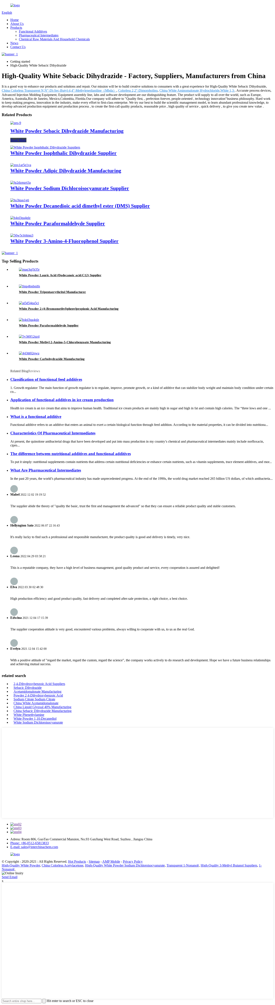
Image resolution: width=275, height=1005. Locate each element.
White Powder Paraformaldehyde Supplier (57, 223)
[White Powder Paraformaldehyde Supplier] (20, 218)
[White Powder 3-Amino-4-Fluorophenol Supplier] (21, 235)
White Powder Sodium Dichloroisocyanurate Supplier (69, 188)
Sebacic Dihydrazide (28, 687)
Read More (18, 140)
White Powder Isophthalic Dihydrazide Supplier (63, 153)
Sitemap (94, 861)
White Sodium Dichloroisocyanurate (38, 722)
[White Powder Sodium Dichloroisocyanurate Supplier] (20, 182)
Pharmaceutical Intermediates (38, 35)
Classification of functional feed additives (46, 379)
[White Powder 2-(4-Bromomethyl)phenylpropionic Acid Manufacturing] (29, 303)
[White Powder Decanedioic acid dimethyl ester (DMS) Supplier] (19, 200)
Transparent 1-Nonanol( (183, 865)
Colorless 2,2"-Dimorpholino (138, 90)
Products (16, 27)
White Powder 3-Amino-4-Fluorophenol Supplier (64, 241)
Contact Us (18, 47)
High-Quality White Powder (21, 865)
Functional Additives (33, 31)
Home (14, 20)
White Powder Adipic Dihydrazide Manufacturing (65, 170)
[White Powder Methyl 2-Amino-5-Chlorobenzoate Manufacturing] (29, 336)
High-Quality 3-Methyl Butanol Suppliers (229, 865)
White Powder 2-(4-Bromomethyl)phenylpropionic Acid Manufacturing (69, 308)
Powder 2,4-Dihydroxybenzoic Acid (38, 695)
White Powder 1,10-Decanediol (35, 718)
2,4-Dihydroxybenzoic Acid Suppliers (39, 684)
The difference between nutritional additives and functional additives (70, 453)
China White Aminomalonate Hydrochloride (189, 90)
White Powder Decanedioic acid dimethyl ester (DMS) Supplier (80, 206)
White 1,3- (227, 90)
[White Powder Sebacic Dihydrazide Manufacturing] (15, 123)
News (14, 43)
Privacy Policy (133, 861)
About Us (17, 24)
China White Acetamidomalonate (36, 703)
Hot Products (77, 861)
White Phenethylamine (29, 715)
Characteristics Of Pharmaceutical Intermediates (52, 433)
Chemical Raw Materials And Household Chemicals (54, 39)
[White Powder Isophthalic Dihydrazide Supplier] (45, 147)
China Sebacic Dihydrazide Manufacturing (43, 711)
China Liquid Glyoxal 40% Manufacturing (42, 707)
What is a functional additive (35, 416)
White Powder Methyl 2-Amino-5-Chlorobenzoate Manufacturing (65, 342)
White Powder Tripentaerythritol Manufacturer (52, 292)
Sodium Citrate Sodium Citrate (34, 699)
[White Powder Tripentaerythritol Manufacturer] (29, 286)
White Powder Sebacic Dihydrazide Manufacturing (67, 131)
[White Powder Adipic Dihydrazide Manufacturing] (20, 165)
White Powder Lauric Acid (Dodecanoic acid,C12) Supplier (60, 275)
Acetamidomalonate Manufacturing (37, 691)
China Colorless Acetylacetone (62, 865)
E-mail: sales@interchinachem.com (34, 847)
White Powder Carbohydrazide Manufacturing (52, 359)
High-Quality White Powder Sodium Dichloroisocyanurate (125, 865)
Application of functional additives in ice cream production (62, 400)
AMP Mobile (111, 861)
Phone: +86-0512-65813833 (29, 843)
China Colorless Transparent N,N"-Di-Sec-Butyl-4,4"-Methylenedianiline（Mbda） (59, 90)
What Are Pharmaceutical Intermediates (45, 470)
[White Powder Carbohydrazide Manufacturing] (29, 353)
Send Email (9, 877)
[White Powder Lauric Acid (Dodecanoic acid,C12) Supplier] (29, 269)
